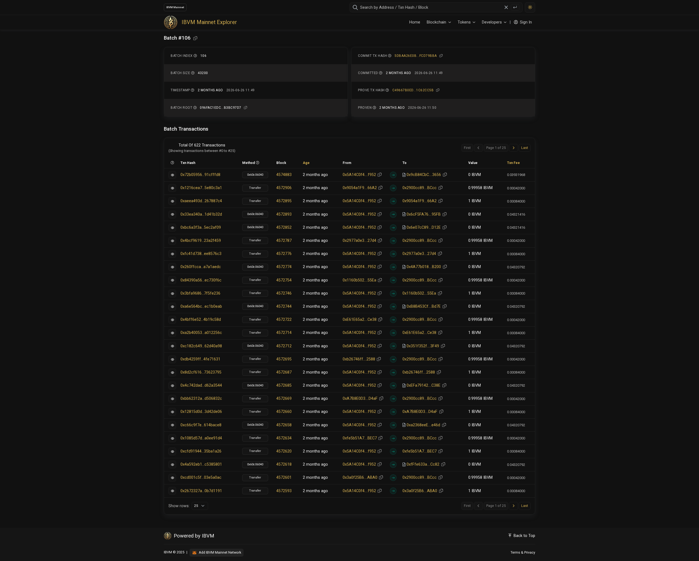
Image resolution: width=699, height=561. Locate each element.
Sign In (525, 22)
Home (414, 22)
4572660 (284, 411)
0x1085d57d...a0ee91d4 (201, 438)
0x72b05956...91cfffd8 (200, 174)
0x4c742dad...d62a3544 (201, 385)
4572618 (284, 464)
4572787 (284, 240)
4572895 (284, 201)
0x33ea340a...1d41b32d (201, 214)
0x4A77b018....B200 (424, 267)
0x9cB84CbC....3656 (424, 174)
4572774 (284, 267)
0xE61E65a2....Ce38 (360, 319)
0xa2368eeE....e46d (423, 425)
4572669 (284, 398)
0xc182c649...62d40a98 (201, 346)
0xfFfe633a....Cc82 (423, 464)
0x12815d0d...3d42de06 (201, 411)
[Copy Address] (195, 39)
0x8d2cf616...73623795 (200, 372)
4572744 (284, 306)
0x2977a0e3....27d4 (359, 240)
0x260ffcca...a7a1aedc (200, 267)
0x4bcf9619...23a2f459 (200, 240)
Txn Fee (513, 163)
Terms (515, 552)
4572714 (284, 332)
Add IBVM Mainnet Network (219, 552)
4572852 (284, 227)
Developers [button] (492, 22)
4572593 (284, 491)
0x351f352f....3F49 (423, 346)
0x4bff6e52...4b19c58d (200, 319)
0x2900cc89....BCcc (419, 188)
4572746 (284, 293)
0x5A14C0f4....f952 (359, 174)
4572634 (284, 438)
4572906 (284, 188)
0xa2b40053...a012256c (201, 332)
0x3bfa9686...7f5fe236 (200, 293)
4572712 (284, 346)
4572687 (284, 372)
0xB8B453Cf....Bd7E (424, 306)
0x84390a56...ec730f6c (200, 280)
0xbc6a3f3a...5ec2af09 (200, 227)
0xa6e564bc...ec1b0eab (201, 306)
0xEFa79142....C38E (423, 385)
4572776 (284, 253)
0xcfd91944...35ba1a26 (200, 451)
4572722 (284, 319)
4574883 (284, 174)
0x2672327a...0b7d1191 (201, 491)
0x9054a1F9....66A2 (360, 188)
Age (306, 163)
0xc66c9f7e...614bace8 (200, 425)
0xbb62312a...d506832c (201, 398)
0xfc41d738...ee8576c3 (200, 253)
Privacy (529, 552)
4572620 (284, 451)
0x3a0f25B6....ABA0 (360, 477)
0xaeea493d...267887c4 (201, 201)
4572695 (284, 359)
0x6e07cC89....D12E (424, 227)
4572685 (284, 385)
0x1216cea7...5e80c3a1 (201, 188)
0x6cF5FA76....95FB (424, 214)
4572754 (284, 280)
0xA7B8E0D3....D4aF (360, 398)
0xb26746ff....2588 (359, 359)
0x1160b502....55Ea (359, 280)
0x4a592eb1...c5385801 (201, 464)
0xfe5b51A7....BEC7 (360, 438)
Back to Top (524, 535)
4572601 (284, 477)
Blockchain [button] (436, 22)
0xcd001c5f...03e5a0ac (200, 477)
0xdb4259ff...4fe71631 (200, 359)
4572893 (284, 214)
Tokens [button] (464, 22)
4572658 (284, 425)
